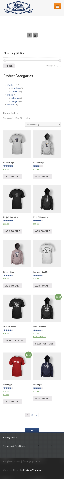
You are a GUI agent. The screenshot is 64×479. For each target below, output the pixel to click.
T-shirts (15, 91)
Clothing (11, 84)
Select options (14, 340)
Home (6, 113)
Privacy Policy (10, 437)
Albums (15, 98)
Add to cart (12, 176)
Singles (15, 101)
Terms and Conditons (14, 445)
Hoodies (15, 88)
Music (10, 94)
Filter (8, 65)
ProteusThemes (32, 470)
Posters (11, 104)
